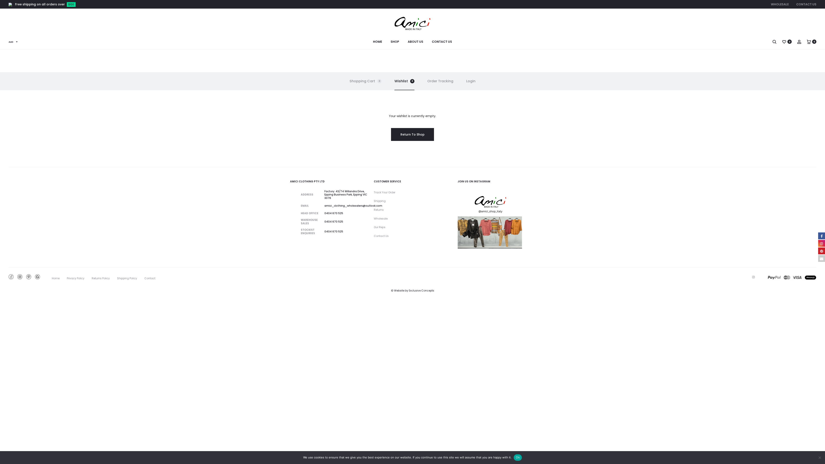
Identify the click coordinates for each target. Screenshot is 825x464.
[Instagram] (753, 277)
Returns (379, 210)
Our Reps (379, 227)
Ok (518, 457)
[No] (819, 457)
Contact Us (806, 4)
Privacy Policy (75, 278)
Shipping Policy (127, 278)
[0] (784, 42)
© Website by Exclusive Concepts (412, 290)
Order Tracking (440, 81)
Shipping (380, 201)
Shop (395, 42)
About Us (415, 42)
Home (377, 42)
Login (470, 81)
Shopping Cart (365, 81)
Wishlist (403, 81)
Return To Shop (412, 134)
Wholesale (780, 4)
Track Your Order (384, 192)
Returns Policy (101, 278)
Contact (149, 278)
